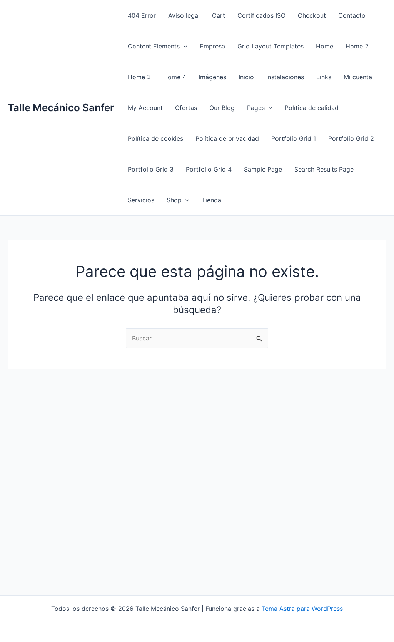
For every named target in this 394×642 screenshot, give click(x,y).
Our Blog (222, 108)
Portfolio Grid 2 (351, 138)
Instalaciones (285, 77)
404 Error (142, 15)
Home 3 (139, 77)
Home (324, 46)
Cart (218, 15)
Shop (174, 200)
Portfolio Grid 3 (151, 169)
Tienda (211, 200)
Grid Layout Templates (270, 46)
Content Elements (154, 46)
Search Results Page (324, 169)
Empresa (212, 46)
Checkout (312, 15)
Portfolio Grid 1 (293, 138)
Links (323, 77)
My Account (145, 108)
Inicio (246, 77)
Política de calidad (312, 108)
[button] (183, 46)
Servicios (141, 200)
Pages (256, 108)
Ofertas (186, 108)
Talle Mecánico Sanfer (61, 107)
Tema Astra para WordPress (302, 608)
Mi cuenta (358, 77)
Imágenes (212, 77)
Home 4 (174, 77)
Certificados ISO (261, 15)
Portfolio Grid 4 (209, 169)
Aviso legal (184, 15)
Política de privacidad (227, 138)
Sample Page (263, 169)
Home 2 (357, 46)
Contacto (352, 15)
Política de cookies (155, 138)
